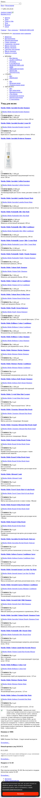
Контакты (8, 779)
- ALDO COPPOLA (15, 60)
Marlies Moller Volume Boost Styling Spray (15, 294)
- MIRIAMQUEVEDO (16, 69)
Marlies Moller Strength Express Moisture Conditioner (19, 585)
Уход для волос (13, 30)
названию (27, 33)
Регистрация (9, 5)
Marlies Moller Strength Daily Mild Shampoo (16, 600)
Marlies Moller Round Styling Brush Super (15, 457)
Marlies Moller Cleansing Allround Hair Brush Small (19, 425)
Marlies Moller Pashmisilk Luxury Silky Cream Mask (19, 240)
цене (22, 33)
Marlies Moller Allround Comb (11, 474)
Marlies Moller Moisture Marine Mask (14, 680)
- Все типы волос (14, 90)
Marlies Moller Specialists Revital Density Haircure (18, 539)
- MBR (11, 67)
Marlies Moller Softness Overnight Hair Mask (16, 695)
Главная (3, 30)
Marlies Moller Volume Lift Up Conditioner (15, 281)
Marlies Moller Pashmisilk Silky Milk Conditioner (17, 227)
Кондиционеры (10, 38)
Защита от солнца (11, 53)
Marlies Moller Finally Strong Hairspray (14, 308)
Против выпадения (11, 40)
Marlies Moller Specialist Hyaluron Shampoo (16, 138)
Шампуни (8, 37)
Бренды (7, 18)
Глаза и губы (9, 21)
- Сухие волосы (14, 99)
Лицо (6, 19)
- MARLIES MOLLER (16, 65)
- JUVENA (12, 62)
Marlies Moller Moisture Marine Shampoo (15, 350)
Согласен (20, 794)
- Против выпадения (16, 97)
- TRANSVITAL (14, 72)
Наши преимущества (12, 780)
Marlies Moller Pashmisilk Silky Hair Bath (15, 212)
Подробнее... (5, 742)
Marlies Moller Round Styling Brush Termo (15, 440)
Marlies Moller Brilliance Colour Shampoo (15, 337)
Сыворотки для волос (12, 44)
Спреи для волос (10, 42)
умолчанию (16, 33)
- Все (10, 76)
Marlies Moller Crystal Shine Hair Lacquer (15, 394)
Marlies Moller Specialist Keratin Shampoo (15, 108)
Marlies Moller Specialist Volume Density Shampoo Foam (20, 615)
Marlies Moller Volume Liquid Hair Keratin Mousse (18, 648)
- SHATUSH (13, 70)
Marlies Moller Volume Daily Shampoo (14, 267)
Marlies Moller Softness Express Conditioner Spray (18, 554)
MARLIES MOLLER (27, 30)
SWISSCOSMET (6, 12)
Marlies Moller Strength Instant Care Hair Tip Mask (18, 569)
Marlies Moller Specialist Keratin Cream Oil (15, 123)
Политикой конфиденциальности (12, 789)
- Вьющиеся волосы (15, 92)
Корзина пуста (6, 14)
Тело (6, 23)
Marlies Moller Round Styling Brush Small (15, 505)
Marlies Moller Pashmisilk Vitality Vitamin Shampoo (18, 254)
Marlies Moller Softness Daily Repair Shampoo (16, 379)
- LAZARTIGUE (14, 63)
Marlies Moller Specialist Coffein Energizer (15, 181)
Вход (2, 5)
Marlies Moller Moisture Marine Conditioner (16, 364)
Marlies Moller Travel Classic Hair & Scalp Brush (17, 489)
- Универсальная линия (16, 85)
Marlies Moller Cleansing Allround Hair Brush (16, 409)
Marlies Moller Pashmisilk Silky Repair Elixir (16, 630)
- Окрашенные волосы (16, 96)
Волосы (7, 25)
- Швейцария (13, 78)
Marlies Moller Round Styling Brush (13, 522)
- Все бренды (13, 58)
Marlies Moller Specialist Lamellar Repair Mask (17, 198)
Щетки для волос (10, 47)
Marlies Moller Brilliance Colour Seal (13, 665)
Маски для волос (10, 46)
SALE (7, 26)
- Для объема (13, 94)
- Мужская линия (14, 83)
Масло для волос (10, 51)
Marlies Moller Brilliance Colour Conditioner (16, 323)
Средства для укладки (12, 49)
